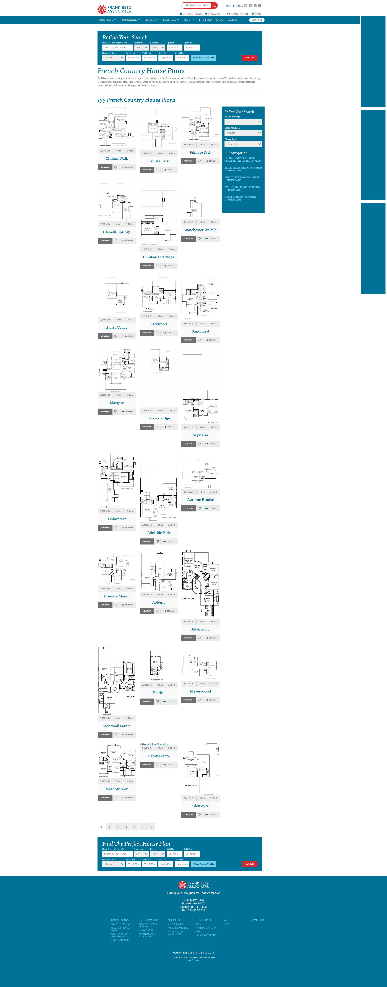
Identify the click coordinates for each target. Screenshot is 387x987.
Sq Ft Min (170, 42)
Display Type (230, 139)
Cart (258, 14)
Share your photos (211, 19)
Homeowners (128, 19)
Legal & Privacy (193, 960)
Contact (257, 19)
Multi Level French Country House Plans (243, 169)
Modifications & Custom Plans (119, 935)
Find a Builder (146, 930)
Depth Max (179, 53)
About (188, 19)
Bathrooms (154, 42)
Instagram (259, 5)
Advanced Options (203, 57)
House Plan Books (120, 940)
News (226, 924)
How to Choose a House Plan (148, 925)
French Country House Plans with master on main (243, 159)
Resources (169, 19)
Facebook (250, 5)
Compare (240, 14)
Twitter (255, 5)
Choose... (109, 57)
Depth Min (162, 53)
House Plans (105, 19)
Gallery (232, 19)
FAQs (198, 924)
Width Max (146, 53)
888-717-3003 (234, 5)
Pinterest (245, 5)
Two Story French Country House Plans (242, 188)
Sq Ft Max (188, 42)
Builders (150, 19)
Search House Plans (121, 924)
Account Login (192, 14)
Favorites (216, 14)
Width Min (130, 53)
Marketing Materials (177, 928)
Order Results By (232, 127)
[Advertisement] (373, 61)
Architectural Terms (206, 928)
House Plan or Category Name (114, 42)
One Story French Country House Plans (241, 178)
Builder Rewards (176, 924)
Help (198, 931)
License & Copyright (206, 935)
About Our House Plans (120, 929)
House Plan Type (109, 53)
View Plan (105, 167)
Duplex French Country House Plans (240, 198)
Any (138, 47)
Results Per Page (232, 116)
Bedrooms (138, 42)
